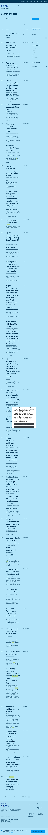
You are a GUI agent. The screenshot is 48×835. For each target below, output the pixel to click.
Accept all (24, 426)
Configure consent (24, 424)
